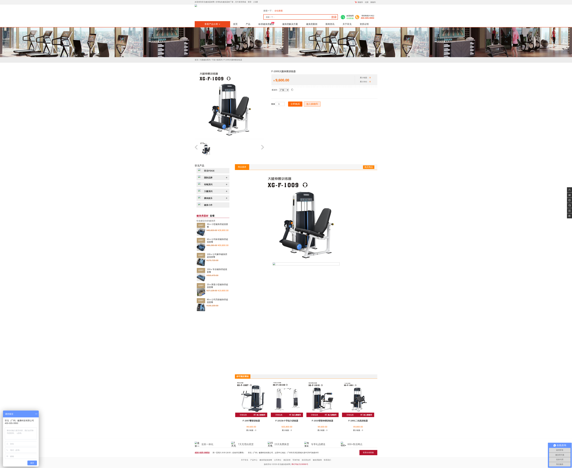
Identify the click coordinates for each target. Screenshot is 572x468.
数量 (273, 104)
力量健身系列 (205, 60)
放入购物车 (312, 104)
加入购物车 (260, 415)
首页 (196, 60)
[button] (196, 148)
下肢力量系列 (217, 60)
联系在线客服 (368, 452)
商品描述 (242, 167)
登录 (249, 2)
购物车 (360, 2)
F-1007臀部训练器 (251, 420)
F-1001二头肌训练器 (358, 420)
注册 (256, 2)
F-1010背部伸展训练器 (322, 420)
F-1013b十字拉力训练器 (286, 420)
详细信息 (243, 415)
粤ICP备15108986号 (300, 464)
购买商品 (369, 167)
